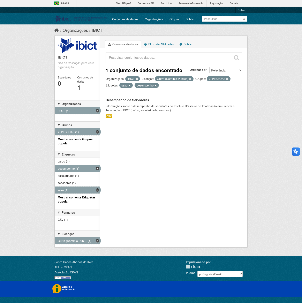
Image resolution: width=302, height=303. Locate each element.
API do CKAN (63, 267)
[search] (236, 57)
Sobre (190, 19)
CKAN (193, 266)
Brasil (65, 3)
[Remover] (137, 79)
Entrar (242, 10)
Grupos (174, 19)
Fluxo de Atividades (161, 44)
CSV (109, 116)
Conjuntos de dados (125, 19)
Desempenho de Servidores (127, 100)
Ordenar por (198, 70)
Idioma (190, 273)
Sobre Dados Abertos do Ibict (73, 262)
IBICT (97, 30)
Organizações (154, 19)
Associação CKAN (66, 272)
